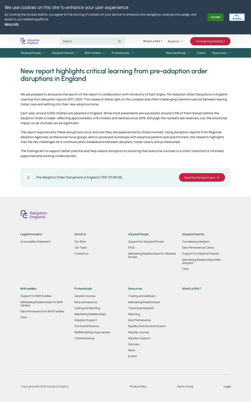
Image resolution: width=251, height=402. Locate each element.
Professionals (120, 53)
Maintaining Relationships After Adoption (201, 261)
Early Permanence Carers (198, 247)
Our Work (80, 241)
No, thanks (237, 17)
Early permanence (85, 302)
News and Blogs (176, 53)
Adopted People (30, 53)
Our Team (80, 247)
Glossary (134, 344)
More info (12, 24)
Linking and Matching (87, 308)
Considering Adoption (196, 241)
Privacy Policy (138, 386)
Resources (219, 53)
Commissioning (84, 338)
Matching (134, 314)
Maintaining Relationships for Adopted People (152, 255)
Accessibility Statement (35, 241)
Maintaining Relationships (90, 314)
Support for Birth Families (36, 296)
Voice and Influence (86, 326)
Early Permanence (139, 320)
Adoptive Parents (63, 53)
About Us (173, 41)
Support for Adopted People (146, 241)
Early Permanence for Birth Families (42, 311)
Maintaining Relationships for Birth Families (41, 304)
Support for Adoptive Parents (200, 253)
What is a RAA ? (152, 41)
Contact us (81, 253)
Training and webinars (142, 296)
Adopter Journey (84, 296)
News (131, 350)
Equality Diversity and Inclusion (147, 326)
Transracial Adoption (141, 308)
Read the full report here (199, 177)
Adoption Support (85, 320)
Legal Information (31, 234)
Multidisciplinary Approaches (92, 332)
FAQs (131, 247)
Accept (215, 17)
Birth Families (93, 53)
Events (201, 53)
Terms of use (185, 386)
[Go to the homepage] (30, 41)
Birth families (28, 288)
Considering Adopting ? (210, 41)
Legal (227, 386)
